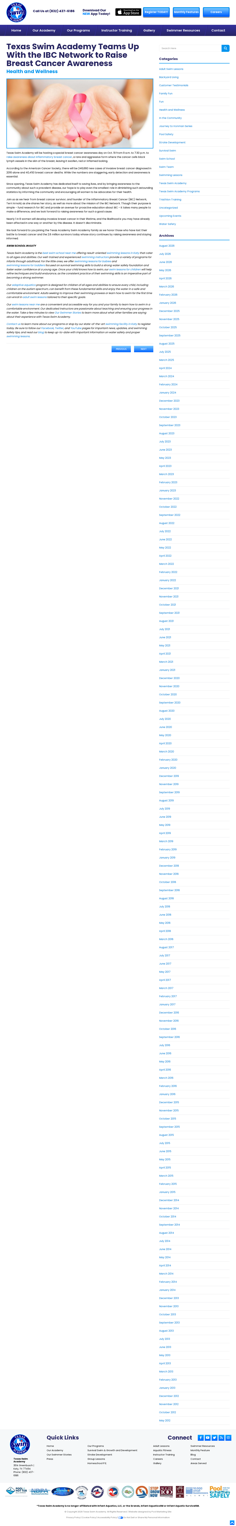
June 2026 (165, 262)
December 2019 (169, 776)
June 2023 (165, 450)
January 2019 (167, 857)
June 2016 (165, 1053)
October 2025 (168, 327)
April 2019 (165, 833)
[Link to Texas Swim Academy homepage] (16, 12)
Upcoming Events (170, 216)
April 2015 (165, 1167)
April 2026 (165, 278)
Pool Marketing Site (161, 1511)
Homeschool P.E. (97, 1463)
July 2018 (164, 906)
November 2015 (169, 1110)
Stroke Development (172, 142)
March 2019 (166, 841)
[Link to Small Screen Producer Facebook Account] (201, 1438)
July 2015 (164, 1143)
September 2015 (169, 1127)
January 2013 (167, 1388)
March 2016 (166, 1078)
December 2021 (169, 588)
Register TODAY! (156, 12)
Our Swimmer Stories (59, 1454)
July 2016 (164, 1045)
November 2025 (169, 319)
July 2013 (164, 1339)
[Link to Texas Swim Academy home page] (20, 1444)
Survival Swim (167, 150)
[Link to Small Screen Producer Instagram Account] (228, 1438)
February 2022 (168, 572)
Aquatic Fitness (162, 1450)
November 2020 (169, 686)
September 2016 (169, 1037)
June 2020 (165, 727)
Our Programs (95, 1446)
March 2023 (166, 474)
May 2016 (164, 1061)
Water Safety (167, 224)
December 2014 (169, 1200)
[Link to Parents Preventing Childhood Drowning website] (128, 1492)
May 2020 (165, 735)
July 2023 (165, 441)
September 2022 (169, 515)
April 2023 (165, 466)
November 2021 (169, 596)
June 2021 (165, 637)
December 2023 (169, 401)
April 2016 (165, 1070)
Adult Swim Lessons (171, 69)
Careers (216, 12)
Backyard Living (169, 77)
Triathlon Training (170, 199)
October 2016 (167, 1029)
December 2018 (169, 866)
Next (144, 348)
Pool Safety (166, 134)
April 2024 (165, 368)
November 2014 (169, 1208)
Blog (193, 1454)
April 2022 (165, 556)
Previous (121, 348)
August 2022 (166, 523)
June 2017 (165, 964)
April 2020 (165, 743)
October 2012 (167, 1412)
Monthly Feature (200, 1450)
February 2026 (168, 295)
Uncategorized (168, 208)
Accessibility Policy (107, 1517)
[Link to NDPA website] (39, 1492)
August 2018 (166, 898)
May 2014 (165, 1257)
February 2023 (168, 482)
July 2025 (165, 352)
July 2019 (164, 809)
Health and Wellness (172, 110)
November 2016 (169, 1021)
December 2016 (169, 1012)
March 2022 (166, 564)
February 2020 (168, 760)
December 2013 (169, 1298)
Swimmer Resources (203, 1446)
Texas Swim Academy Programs (179, 191)
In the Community (170, 118)
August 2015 (166, 1135)
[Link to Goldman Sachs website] (197, 1492)
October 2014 (167, 1216)
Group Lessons (96, 1459)
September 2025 (169, 335)
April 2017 (165, 980)
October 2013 (167, 1314)
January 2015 (167, 1192)
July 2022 (165, 531)
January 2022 (167, 580)
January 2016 (167, 1094)
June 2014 (165, 1249)
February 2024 (168, 384)
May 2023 (165, 458)
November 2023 (169, 409)
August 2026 (167, 246)
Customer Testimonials (173, 85)
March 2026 (166, 286)
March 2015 (166, 1176)
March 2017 (166, 988)
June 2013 (165, 1347)
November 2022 (169, 499)
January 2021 (167, 670)
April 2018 (165, 931)
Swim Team (166, 167)
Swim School (167, 159)
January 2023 (167, 490)
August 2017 (166, 947)
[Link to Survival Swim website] (62, 1492)
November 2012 (169, 1404)
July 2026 (165, 254)
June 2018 (165, 915)
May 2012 (164, 1420)
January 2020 (167, 768)
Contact (196, 1459)
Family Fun (165, 93)
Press (50, 1459)
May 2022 (165, 547)
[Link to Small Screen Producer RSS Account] (221, 1438)
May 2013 (164, 1355)
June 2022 (165, 539)
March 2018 (166, 939)
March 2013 (166, 1371)
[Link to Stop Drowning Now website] (151, 1492)
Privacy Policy (73, 1517)
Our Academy (55, 1450)
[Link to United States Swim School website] (81, 1493)
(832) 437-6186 (62, 11)
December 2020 (169, 678)
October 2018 (167, 882)
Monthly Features (186, 12)
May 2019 (164, 825)
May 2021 (164, 645)
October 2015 (167, 1119)
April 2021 (165, 654)
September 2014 (169, 1225)
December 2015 (169, 1102)
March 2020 (166, 751)
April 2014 (165, 1265)
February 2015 (168, 1184)
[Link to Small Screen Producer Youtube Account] (208, 1438)
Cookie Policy (89, 1517)
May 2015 (164, 1159)
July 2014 (164, 1241)
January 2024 (167, 392)
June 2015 (165, 1151)
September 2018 (169, 890)
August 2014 (166, 1233)
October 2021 (167, 605)
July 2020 (165, 719)
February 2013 (168, 1380)
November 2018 (169, 874)
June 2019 (165, 817)
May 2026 (165, 270)
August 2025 (167, 344)
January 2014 (167, 1290)
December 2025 (169, 311)
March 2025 (166, 360)
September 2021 (169, 613)
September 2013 (169, 1322)
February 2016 (168, 1086)
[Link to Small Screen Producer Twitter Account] (215, 1438)
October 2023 (168, 417)
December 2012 (169, 1396)
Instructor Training (164, 1454)
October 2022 (168, 507)
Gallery (157, 1463)
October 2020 (168, 694)
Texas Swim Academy (173, 183)
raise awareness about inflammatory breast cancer (39, 157)
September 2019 (169, 792)
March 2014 (166, 1274)
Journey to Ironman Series (175, 126)
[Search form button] (226, 48)
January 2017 (167, 1004)
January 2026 (167, 303)
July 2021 (164, 629)
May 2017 (164, 972)
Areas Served (198, 1463)
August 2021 (166, 621)
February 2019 (168, 849)
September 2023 (169, 425)
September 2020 (169, 702)
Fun (161, 101)
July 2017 (164, 955)
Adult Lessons (161, 1446)
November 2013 (169, 1306)
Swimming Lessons (170, 175)
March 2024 (166, 376)
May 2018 (164, 923)
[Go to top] (232, 1522)
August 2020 (167, 711)
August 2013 (166, 1331)
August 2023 (166, 433)
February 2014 (168, 1282)
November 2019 (169, 784)
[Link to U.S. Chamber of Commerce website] (113, 1492)
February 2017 (168, 996)
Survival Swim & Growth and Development (112, 1450)
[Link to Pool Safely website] (220, 1492)
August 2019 (166, 800)
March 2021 (166, 662)
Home (50, 1446)
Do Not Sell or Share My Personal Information (146, 1517)
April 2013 (165, 1363)
